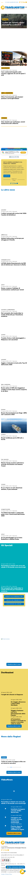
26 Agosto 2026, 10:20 (6, 261)
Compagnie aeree (5, 259)
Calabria (4, 757)
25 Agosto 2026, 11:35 (6, 361)
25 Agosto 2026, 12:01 (6, 311)
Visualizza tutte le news (14, 664)
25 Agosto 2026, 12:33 (6, 120)
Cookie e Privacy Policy (6, 874)
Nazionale (14, 70)
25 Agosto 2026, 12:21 (6, 286)
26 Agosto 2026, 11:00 (6, 70)
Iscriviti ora (6, 176)
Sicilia (13, 564)
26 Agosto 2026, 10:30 (6, 236)
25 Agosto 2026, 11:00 (6, 386)
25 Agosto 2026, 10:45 (6, 411)
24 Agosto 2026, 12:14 (6, 511)
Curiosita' (3, 210)
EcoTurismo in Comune (14, 604)
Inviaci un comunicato (14, 600)
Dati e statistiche (5, 384)
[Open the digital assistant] (22, 871)
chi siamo (7, 2)
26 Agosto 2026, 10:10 (6, 564)
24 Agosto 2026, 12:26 (6, 486)
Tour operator (5, 459)
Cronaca (3, 334)
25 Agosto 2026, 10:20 (6, 461)
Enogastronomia (5, 509)
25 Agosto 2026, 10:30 (6, 436)
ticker (17, 2)
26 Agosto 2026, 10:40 (6, 211)
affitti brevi (4, 235)
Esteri (2, 284)
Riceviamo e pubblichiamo (8, 309)
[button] (7, 767)
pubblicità (12, 2)
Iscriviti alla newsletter (14, 596)
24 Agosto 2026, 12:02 (6, 536)
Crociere (3, 434)
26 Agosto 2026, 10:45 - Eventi (8, 760)
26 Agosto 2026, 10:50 (6, 95)
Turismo (3, 409)
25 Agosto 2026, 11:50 (6, 336)
